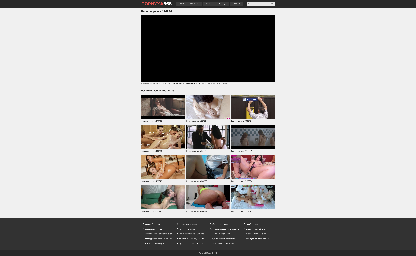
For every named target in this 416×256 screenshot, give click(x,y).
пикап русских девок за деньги (158, 239)
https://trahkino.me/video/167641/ (186, 83)
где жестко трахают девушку (191, 239)
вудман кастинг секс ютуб (223, 239)
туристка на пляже (186, 229)
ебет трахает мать (220, 224)
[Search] (272, 4)
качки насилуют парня (154, 229)
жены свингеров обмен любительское (226, 229)
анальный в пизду (152, 224)
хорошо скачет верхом (188, 224)
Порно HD (209, 4)
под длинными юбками (255, 229)
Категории (236, 4)
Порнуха (182, 4)
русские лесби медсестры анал (158, 234)
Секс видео (223, 4)
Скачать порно (195, 4)
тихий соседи (252, 224)
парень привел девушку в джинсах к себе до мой (193, 243)
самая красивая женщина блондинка (193, 234)
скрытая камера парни (154, 243)
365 (156, 4)
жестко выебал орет (221, 234)
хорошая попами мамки (256, 234)
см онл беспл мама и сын (223, 243)
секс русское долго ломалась (258, 239)
